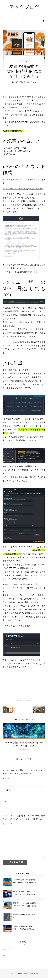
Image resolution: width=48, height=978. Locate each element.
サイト (5, 801)
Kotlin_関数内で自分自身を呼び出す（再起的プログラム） (24, 927)
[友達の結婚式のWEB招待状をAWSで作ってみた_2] (8, 710)
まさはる (32, 82)
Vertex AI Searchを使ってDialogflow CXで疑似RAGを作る (24, 893)
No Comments (24, 700)
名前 (6, 778)
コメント (8, 824)
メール (7, 790)
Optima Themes (31, 973)
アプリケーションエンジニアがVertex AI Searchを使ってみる (24, 904)
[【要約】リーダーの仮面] (39, 710)
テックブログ (24, 7)
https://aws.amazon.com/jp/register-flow (23, 188)
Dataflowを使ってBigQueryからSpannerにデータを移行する (25, 881)
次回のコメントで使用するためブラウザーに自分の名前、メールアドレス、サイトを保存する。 (24, 817)
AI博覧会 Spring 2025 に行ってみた (25, 916)
